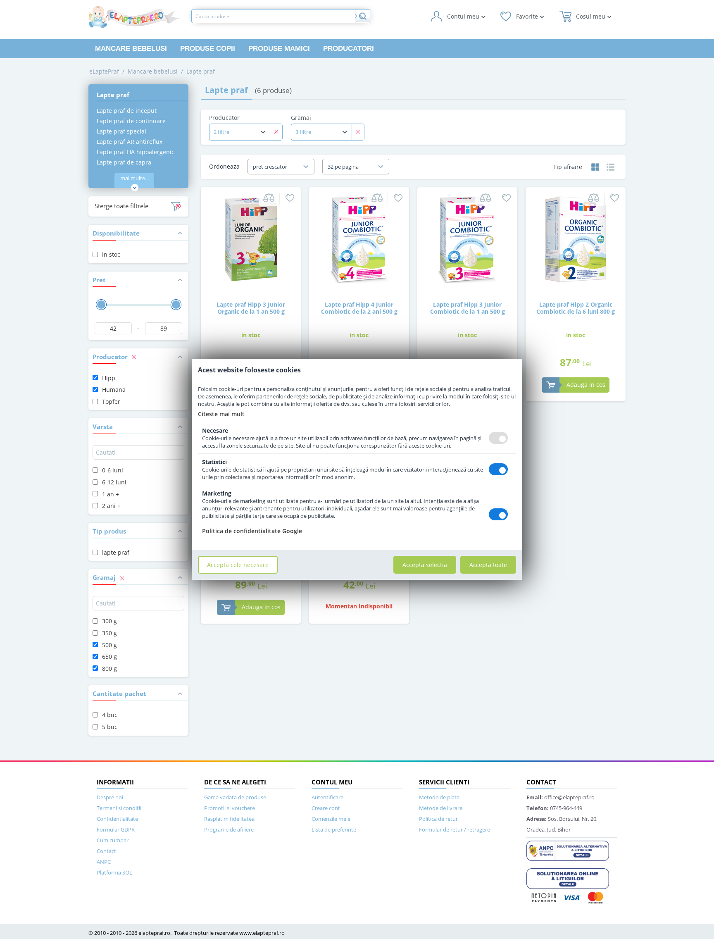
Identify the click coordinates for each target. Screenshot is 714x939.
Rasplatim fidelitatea (229, 818)
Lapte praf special (121, 131)
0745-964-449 (554, 808)
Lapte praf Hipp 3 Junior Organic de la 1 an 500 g (251, 307)
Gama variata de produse (235, 797)
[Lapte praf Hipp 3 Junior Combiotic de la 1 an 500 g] (467, 239)
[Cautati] (363, 16)
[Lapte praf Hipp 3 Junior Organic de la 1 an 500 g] (250, 239)
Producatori (348, 48)
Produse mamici (279, 48)
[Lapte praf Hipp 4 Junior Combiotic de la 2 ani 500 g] (359, 239)
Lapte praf (200, 71)
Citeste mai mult (221, 414)
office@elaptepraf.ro (560, 797)
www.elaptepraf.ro (262, 933)
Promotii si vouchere (229, 808)
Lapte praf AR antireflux (129, 141)
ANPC (104, 861)
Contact (106, 851)
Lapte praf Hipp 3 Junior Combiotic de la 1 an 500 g (467, 307)
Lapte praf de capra (124, 162)
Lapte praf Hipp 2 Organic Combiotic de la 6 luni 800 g (575, 307)
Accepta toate (488, 565)
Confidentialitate (117, 818)
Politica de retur (438, 818)
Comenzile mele (331, 818)
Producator (224, 118)
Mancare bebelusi (131, 48)
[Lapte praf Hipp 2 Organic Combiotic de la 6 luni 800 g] (575, 239)
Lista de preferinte (334, 829)
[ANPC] (567, 850)
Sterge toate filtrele (121, 206)
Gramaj (301, 118)
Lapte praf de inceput (127, 110)
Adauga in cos (585, 384)
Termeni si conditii (119, 808)
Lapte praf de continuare (131, 121)
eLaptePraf (104, 71)
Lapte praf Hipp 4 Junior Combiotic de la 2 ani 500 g (359, 307)
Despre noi (110, 797)
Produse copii (207, 48)
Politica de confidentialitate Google (252, 531)
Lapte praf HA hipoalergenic (135, 152)
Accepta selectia (424, 565)
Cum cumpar (113, 840)
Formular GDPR (116, 829)
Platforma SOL (114, 872)
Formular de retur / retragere (454, 829)
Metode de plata (439, 797)
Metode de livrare (440, 808)
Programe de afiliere (229, 829)
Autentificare (327, 797)
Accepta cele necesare (238, 565)
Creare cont (326, 808)
